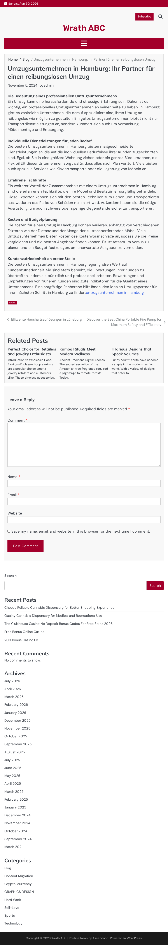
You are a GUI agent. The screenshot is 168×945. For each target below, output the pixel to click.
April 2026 (12, 689)
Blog (12, 302)
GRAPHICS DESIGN (19, 892)
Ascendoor (100, 938)
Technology (13, 923)
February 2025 (16, 799)
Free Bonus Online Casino (24, 632)
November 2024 (17, 823)
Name (13, 476)
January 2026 (15, 713)
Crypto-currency (18, 884)
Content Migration (18, 876)
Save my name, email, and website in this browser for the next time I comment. (80, 531)
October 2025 (15, 736)
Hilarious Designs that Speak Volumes (131, 351)
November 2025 (17, 728)
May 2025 (12, 776)
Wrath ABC (84, 28)
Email (13, 494)
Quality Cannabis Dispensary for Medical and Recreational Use (53, 615)
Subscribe (144, 16)
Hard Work (12, 900)
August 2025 (14, 752)
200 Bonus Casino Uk (21, 640)
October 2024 (15, 831)
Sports (9, 915)
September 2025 (18, 744)
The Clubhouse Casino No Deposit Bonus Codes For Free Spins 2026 (58, 624)
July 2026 (12, 681)
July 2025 (12, 760)
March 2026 (14, 697)
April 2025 (12, 783)
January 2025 (15, 807)
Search (10, 575)
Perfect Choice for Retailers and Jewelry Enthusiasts (32, 351)
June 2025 (12, 768)
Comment (17, 420)
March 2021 (13, 847)
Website (14, 513)
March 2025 (13, 791)
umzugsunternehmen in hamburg (115, 292)
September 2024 (18, 839)
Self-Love (11, 908)
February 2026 (16, 704)
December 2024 (17, 815)
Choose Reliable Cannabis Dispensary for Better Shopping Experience (59, 607)
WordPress (134, 938)
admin (49, 85)
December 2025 (17, 720)
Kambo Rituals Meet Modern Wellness (78, 351)
